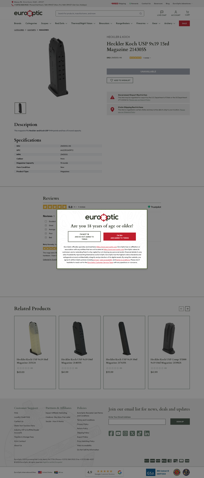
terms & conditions (123, 260)
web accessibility (106, 260)
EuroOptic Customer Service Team (100, 262)
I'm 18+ (120, 236)
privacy (96, 260)
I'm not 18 (84, 236)
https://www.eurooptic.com (106, 247)
